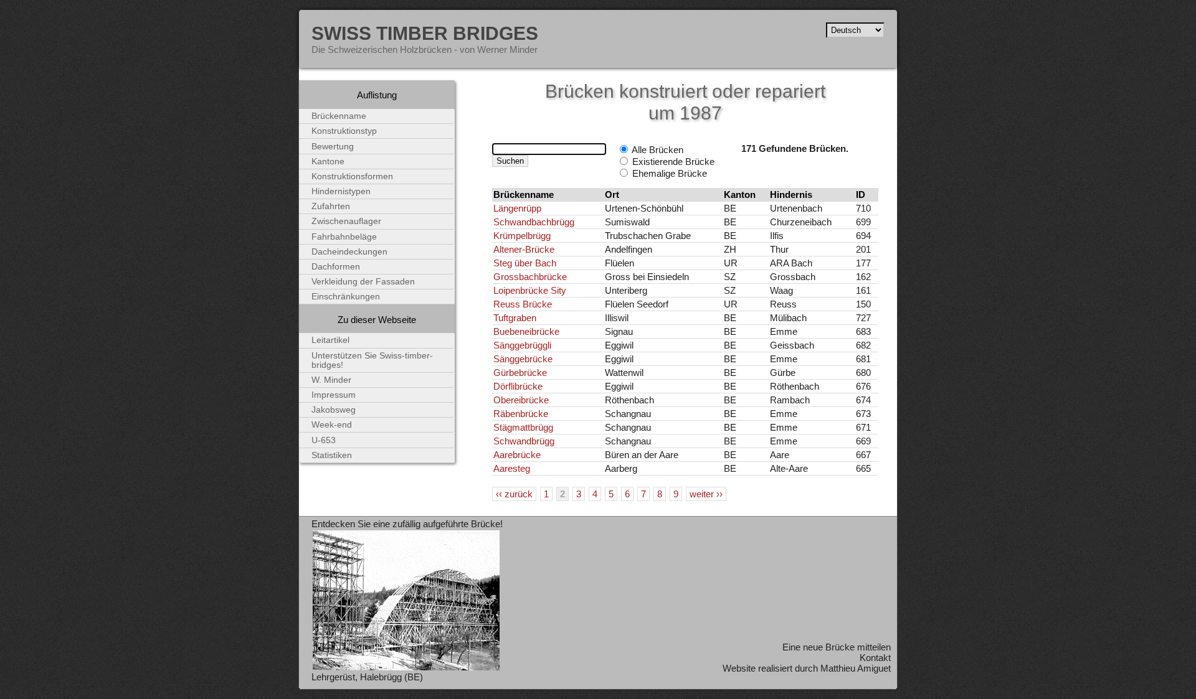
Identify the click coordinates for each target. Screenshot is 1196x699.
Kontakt (875, 657)
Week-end (331, 424)
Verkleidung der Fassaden (363, 281)
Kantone (327, 161)
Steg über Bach (524, 263)
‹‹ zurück (514, 494)
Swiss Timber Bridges (424, 33)
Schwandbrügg (523, 441)
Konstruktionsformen (352, 176)
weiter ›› (706, 494)
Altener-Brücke (523, 249)
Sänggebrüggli (522, 345)
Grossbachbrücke (530, 276)
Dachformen (335, 266)
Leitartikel (330, 340)
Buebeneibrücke (526, 331)
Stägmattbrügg (523, 427)
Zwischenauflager (346, 221)
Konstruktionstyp (344, 131)
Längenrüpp (517, 208)
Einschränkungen (345, 296)
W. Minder (331, 380)
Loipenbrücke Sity (529, 290)
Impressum (333, 395)
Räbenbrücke (520, 413)
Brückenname (338, 116)
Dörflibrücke (518, 386)
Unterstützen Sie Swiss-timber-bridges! (372, 360)
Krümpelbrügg (522, 235)
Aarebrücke (517, 454)
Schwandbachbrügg (533, 222)
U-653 (323, 440)
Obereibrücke (521, 400)
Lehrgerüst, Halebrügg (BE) (367, 677)
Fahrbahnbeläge (344, 237)
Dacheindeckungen (349, 251)
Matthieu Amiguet (855, 668)
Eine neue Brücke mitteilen (836, 647)
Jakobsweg (333, 410)
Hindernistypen (341, 191)
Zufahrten (330, 206)
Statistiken (331, 455)
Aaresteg (511, 468)
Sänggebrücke (523, 359)
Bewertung (332, 146)
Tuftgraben (514, 317)
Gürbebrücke (520, 372)
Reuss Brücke (522, 304)
